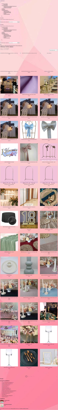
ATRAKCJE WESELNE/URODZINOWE (7, 382)
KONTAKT (3, 9)
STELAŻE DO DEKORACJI (5, 393)
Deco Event (1, 24)
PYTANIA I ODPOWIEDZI (7, 7)
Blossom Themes (13, 408)
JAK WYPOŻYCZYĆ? (5, 5)
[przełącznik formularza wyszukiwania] (0, 20)
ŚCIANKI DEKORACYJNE (7, 12)
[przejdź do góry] (0, 409)
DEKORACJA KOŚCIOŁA (7, 11)
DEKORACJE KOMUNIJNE (5, 388)
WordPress (21, 408)
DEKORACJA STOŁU (5, 387)
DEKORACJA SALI (6, 34)
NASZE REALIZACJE (5, 10)
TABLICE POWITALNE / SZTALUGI (6, 395)
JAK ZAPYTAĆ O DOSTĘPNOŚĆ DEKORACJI (10, 6)
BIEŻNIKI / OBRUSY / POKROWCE (6, 383)
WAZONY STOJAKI (4, 396)
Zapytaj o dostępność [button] (9, 61)
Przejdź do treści (2, 0)
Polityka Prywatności (25, 408)
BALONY (5, 13)
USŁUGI (3, 8)
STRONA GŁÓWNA (5, 3)
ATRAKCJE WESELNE (7, 14)
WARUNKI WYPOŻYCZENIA (8, 30)
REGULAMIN (6, 4)
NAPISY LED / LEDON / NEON (6, 389)
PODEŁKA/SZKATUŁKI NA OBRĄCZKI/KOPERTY (8, 390)
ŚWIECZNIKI (4, 394)
